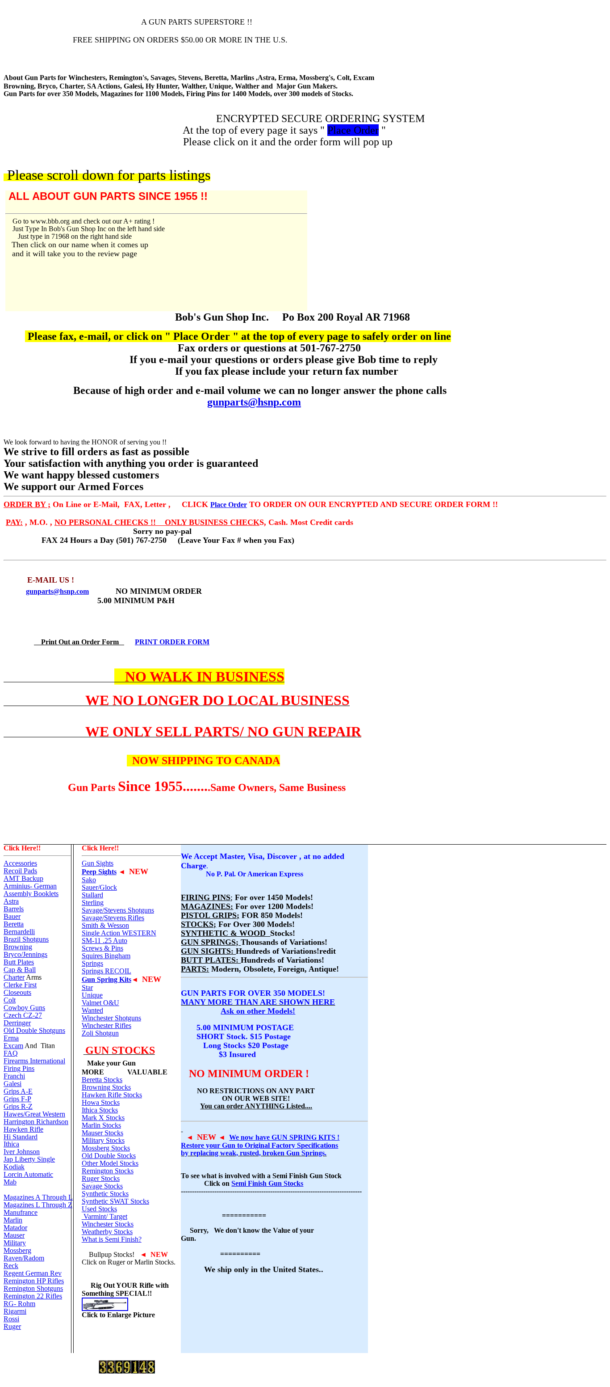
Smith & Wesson (105, 925)
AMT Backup (23, 878)
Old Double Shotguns (34, 1030)
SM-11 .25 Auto (104, 940)
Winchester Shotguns (111, 1018)
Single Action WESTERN (119, 933)
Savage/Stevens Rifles (113, 918)
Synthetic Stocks (105, 1193)
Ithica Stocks (100, 1110)
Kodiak (14, 1167)
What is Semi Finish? (112, 1239)
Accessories (20, 863)
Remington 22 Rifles (33, 1296)
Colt (10, 1000)
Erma (11, 1038)
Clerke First (20, 985)
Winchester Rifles (106, 1025)
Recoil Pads (20, 871)
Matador (15, 1227)
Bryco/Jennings (25, 954)
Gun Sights (97, 863)
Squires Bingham (106, 956)
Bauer (12, 916)
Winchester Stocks (108, 1224)
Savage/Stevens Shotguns (118, 910)
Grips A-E (18, 1091)
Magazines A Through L (38, 1197)
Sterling (93, 902)
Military (15, 1243)
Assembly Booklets (31, 893)
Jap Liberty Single (29, 1159)
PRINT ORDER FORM (172, 642)
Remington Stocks (108, 1171)
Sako (89, 880)
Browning (18, 947)
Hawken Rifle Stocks (112, 1095)
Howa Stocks (101, 1102)
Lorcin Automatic (28, 1174)
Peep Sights (99, 871)
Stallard (92, 895)
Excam (13, 1045)
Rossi (11, 1319)
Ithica (11, 1144)
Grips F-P (17, 1099)
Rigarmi (15, 1311)
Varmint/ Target (104, 1216)
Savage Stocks (102, 1186)
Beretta (14, 924)
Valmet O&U (100, 1002)
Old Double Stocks (109, 1155)
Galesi (12, 1083)
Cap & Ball (20, 969)
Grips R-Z (18, 1106)
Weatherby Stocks (107, 1231)
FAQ (11, 1053)
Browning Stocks (106, 1087)
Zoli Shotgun (100, 1033)
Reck (11, 1265)
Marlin (13, 1220)
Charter (14, 977)
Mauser (14, 1235)
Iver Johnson (22, 1151)
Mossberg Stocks (106, 1148)
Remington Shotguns (33, 1288)
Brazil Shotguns (26, 939)
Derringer (17, 1023)
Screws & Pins (102, 948)
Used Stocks (99, 1209)
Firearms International (34, 1061)
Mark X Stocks (103, 1117)
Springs (92, 963)
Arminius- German (30, 886)
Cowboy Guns (24, 1007)
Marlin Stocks (101, 1125)
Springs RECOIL (106, 971)
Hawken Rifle (23, 1129)
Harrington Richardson (36, 1121)
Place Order (228, 504)
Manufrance (21, 1212)
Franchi (14, 1076)
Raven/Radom (24, 1258)
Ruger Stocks (101, 1178)
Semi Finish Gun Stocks (267, 1183)
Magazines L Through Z (38, 1205)
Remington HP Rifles (34, 1281)
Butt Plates (19, 962)
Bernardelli (19, 931)
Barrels (14, 909)
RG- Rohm (19, 1303)
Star (87, 987)
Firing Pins (19, 1068)
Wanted (92, 1010)
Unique (92, 995)
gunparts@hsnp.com (254, 402)
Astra (11, 901)
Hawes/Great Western (34, 1114)
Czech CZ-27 (23, 1015)
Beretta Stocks (102, 1079)
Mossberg (17, 1250)
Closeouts (17, 992)
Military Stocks (103, 1140)
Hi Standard (21, 1137)
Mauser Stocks (102, 1133)
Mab (10, 1182)
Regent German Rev (33, 1273)
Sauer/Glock (99, 887)
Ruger (12, 1326)
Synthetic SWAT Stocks (115, 1201)
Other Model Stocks (110, 1163)
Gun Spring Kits (106, 979)
